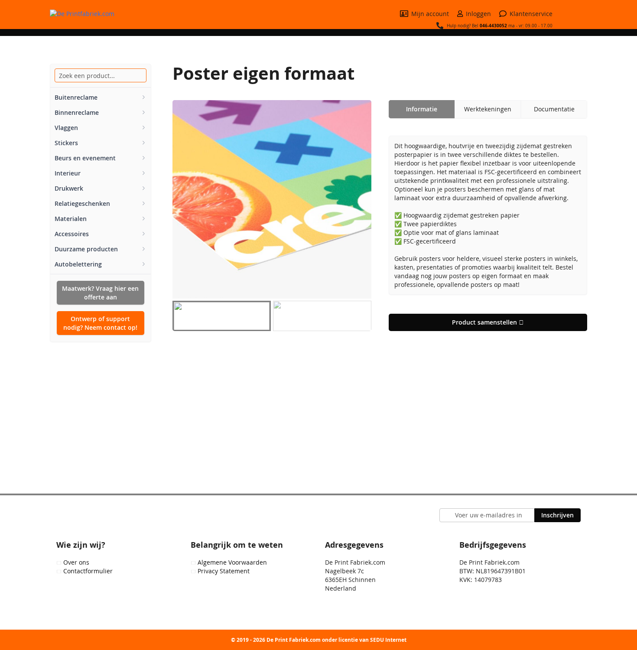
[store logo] (93, 14)
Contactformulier (88, 571)
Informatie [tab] (421, 109)
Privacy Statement (224, 571)
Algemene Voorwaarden (232, 562)
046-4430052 (493, 26)
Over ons (76, 562)
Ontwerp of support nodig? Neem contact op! (100, 323)
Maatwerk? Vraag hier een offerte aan (100, 292)
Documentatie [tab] (554, 109)
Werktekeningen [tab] (487, 109)
